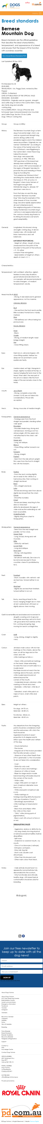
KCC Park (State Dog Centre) (10, 998)
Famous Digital (34, 1121)
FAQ (3, 1047)
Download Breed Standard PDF (14, 56)
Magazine (5, 1018)
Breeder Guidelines (7, 1035)
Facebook (5, 1006)
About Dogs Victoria (8, 996)
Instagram (5, 1009)
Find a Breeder (6, 1031)
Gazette (4, 1020)
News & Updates (7, 1024)
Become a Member (7, 1016)
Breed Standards (7, 1033)
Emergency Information (9, 1004)
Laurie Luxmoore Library (9, 1002)
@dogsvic (21, 895)
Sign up (7, 977)
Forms (3, 1022)
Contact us (5, 1045)
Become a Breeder (7, 1037)
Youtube (4, 1008)
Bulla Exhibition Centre (8, 1000)
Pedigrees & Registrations (9, 1038)
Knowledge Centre (7, 1049)
